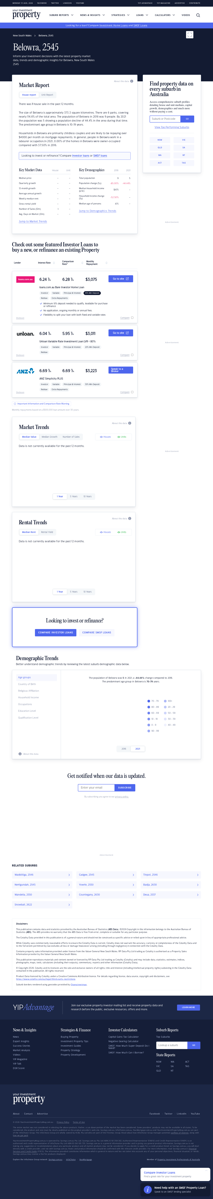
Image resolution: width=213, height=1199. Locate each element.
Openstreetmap (79, 985)
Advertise (180, 3)
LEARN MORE (188, 1007)
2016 (124, 749)
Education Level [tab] (27, 711)
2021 (137, 749)
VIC (184, 140)
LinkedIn (67, 3)
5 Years (73, 497)
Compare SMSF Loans (96, 633)
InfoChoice (71, 1159)
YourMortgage (85, 1159)
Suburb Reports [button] (59, 15)
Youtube (80, 3)
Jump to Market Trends (33, 221)
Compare (124, 318)
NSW (160, 140)
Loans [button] (140, 15)
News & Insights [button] (90, 15)
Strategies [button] (118, 15)
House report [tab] (29, 95)
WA (159, 155)
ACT (160, 163)
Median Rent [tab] (29, 532)
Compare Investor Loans (55, 633)
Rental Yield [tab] (47, 532)
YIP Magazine (163, 3)
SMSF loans (100, 156)
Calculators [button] (163, 15)
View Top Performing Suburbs (172, 127)
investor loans (80, 156)
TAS (184, 163)
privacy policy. (122, 797)
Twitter (55, 3)
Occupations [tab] (25, 704)
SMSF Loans (140, 25)
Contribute (194, 3)
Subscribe (124, 788)
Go (193, 1045)
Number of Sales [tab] (71, 437)
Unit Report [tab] (47, 95)
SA (184, 148)
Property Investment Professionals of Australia (178, 1159)
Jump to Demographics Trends (97, 211)
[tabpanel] (75, 124)
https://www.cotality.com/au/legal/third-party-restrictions (45, 979)
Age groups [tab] (24, 677)
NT (184, 155)
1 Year (60, 497)
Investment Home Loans (114, 25)
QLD (160, 148)
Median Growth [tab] (49, 437)
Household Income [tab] (28, 697)
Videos (186, 15)
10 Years (88, 497)
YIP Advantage (145, 3)
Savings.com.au (55, 1159)
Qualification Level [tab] (28, 718)
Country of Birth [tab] (27, 684)
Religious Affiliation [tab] (28, 691)
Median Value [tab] (29, 437)
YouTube (195, 1114)
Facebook (42, 3)
